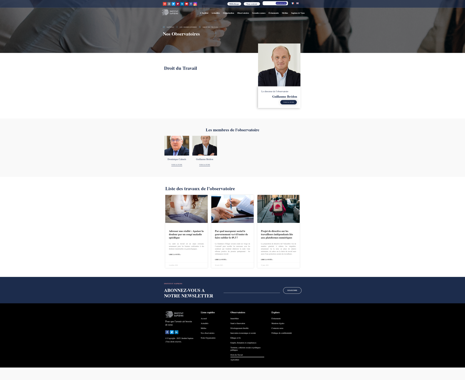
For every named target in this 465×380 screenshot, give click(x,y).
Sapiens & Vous (298, 13)
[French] (292, 3)
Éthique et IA (235, 338)
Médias (285, 13)
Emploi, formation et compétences (243, 342)
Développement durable (239, 328)
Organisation (228, 13)
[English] (297, 3)
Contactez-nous (277, 328)
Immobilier (234, 318)
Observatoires (243, 13)
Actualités (215, 13)
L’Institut (204, 13)
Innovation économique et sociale (243, 333)
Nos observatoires (207, 333)
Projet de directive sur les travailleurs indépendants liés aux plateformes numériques (277, 234)
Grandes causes (258, 13)
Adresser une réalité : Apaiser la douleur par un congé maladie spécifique (186, 234)
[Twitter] (173, 4)
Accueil (204, 318)
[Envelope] (165, 4)
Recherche (281, 3)
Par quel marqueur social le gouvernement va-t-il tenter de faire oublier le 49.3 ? (231, 234)
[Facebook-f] (191, 4)
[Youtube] (186, 4)
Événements (274, 13)
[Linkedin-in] (182, 4)
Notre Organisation (208, 338)
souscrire (292, 290)
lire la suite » (175, 254)
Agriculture (234, 359)
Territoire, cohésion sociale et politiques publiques (245, 348)
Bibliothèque (234, 4)
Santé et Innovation (237, 323)
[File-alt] (169, 4)
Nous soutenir (251, 4)
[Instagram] (195, 4)
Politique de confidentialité (281, 333)
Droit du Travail (236, 354)
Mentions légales (277, 323)
